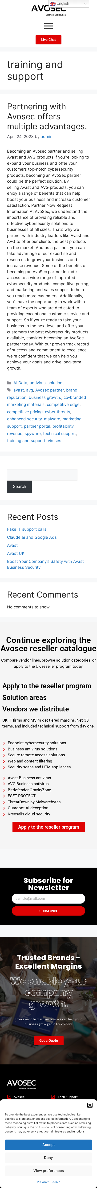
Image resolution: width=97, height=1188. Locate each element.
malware (52, 419)
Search (13, 466)
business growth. (45, 397)
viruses (54, 440)
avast (18, 390)
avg (29, 390)
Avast (12, 545)
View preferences (48, 1170)
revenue (14, 433)
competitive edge (63, 404)
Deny (48, 1157)
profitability (63, 426)
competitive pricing (25, 411)
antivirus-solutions (47, 382)
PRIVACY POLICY (48, 1182)
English (62, 3)
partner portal (37, 426)
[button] (90, 1105)
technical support (59, 433)
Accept (48, 1144)
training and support (26, 440)
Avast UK (15, 553)
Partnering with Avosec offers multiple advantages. (47, 116)
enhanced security (24, 419)
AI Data (20, 382)
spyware (33, 433)
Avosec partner (49, 390)
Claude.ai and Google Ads (32, 537)
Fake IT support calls (26, 529)
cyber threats (57, 411)
